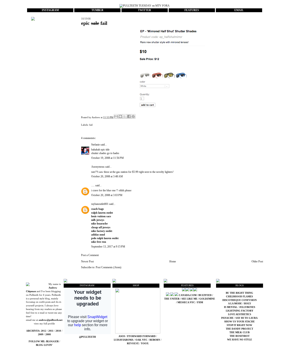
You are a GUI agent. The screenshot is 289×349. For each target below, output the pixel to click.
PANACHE (227, 318)
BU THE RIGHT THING (239, 293)
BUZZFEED (205, 295)
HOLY (247, 303)
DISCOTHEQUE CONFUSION (239, 300)
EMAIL (239, 10)
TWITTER (144, 10)
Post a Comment (90, 255)
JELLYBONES (247, 307)
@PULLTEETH (87, 337)
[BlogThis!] (120, 116)
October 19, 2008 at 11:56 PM (107, 157)
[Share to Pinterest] (133, 116)
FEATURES (191, 10)
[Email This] (116, 116)
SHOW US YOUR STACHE (239, 321)
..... (93, 185)
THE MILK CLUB (239, 332)
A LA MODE (235, 303)
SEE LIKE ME (189, 299)
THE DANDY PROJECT (239, 329)
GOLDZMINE (207, 299)
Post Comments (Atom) (108, 267)
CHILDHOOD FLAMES (239, 296)
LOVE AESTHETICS (239, 314)
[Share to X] (124, 116)
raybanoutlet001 (99, 204)
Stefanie (95, 144)
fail (91, 124)
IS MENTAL (231, 307)
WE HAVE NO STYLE (239, 339)
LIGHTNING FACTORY (239, 311)
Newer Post (87, 261)
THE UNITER (171, 299)
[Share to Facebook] (129, 116)
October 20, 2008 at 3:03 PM (106, 195)
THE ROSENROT (239, 336)
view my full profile (44, 323)
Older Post (257, 261)
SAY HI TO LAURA (246, 318)
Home (172, 261)
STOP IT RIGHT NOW (239, 325)
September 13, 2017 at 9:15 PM (108, 246)
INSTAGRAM (50, 10)
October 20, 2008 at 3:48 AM (107, 176)
